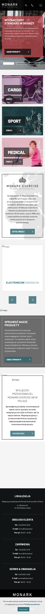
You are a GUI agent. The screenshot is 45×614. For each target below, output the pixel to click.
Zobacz (9, 99)
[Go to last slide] (12, 300)
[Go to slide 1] (8, 63)
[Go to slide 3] (34, 63)
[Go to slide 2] (21, 63)
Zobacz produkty (13, 360)
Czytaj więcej (18, 232)
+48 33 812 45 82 (24, 574)
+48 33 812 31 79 (24, 550)
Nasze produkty (13, 52)
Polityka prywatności (32, 604)
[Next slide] (32, 300)
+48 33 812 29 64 (18, 433)
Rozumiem (23, 609)
